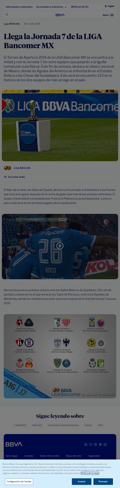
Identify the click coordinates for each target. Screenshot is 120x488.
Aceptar (81, 481)
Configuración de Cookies (19, 481)
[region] (60, 473)
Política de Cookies (90, 473)
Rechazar (103, 481)
